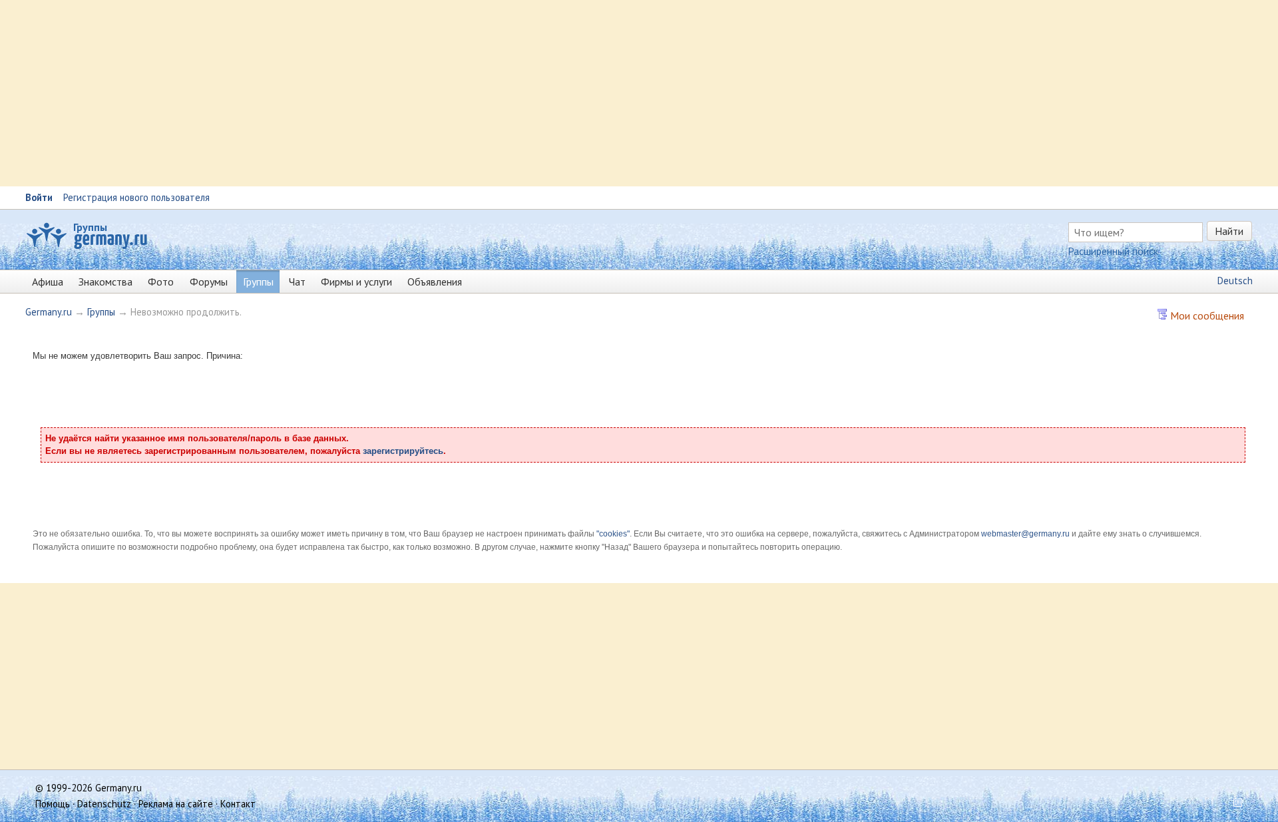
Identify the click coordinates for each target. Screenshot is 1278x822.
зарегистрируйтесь (403, 451)
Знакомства (105, 281)
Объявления (434, 281)
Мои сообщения (1206, 315)
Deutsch (1235, 280)
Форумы (209, 281)
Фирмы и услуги (356, 281)
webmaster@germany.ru (1025, 533)
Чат (297, 281)
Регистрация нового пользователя (136, 197)
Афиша (47, 281)
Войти (39, 197)
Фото (161, 281)
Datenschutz (104, 803)
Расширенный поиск (1113, 251)
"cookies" (613, 533)
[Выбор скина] (1233, 803)
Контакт (238, 803)
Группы (90, 227)
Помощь (52, 803)
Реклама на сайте (175, 803)
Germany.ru (48, 312)
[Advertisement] (399, 93)
